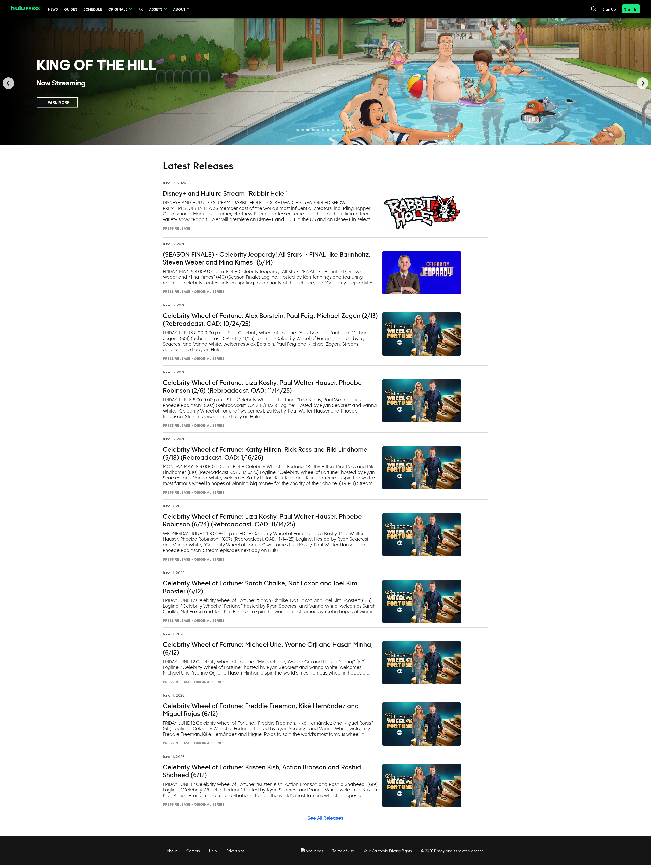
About (179, 9)
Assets (155, 9)
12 (353, 130)
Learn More (57, 107)
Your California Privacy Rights (388, 850)
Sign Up (609, 9)
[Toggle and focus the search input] (593, 8)
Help (213, 850)
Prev (8, 83)
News (53, 9)
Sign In (631, 9)
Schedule (92, 9)
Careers (193, 850)
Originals (118, 9)
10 (343, 130)
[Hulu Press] (25, 8)
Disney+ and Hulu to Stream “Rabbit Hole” (225, 193)
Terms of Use (343, 850)
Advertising (235, 850)
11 (348, 130)
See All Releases (325, 818)
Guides (70, 9)
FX (140, 9)
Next (642, 83)
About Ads (314, 850)
